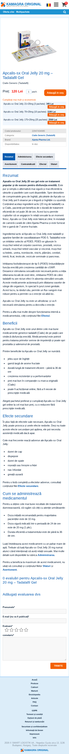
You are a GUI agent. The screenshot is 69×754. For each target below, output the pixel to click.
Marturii (34, 691)
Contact (34, 706)
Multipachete (22, 12)
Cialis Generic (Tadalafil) (43, 135)
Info (34, 738)
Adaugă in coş (55, 92)
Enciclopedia (34, 695)
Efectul (43, 164)
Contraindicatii (28, 164)
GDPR (34, 711)
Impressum (35, 734)
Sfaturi (54, 164)
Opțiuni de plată (34, 718)
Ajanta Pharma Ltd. (41, 140)
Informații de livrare (34, 730)
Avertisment (11, 164)
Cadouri (34, 687)
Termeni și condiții (34, 714)
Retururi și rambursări (34, 722)
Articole (34, 698)
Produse (34, 683)
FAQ (35, 702)
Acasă (34, 680)
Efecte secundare (44, 157)
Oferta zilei (8, 12)
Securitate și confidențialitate (34, 727)
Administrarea (24, 157)
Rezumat (9, 157)
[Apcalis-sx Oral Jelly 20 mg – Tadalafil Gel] (34, 45)
